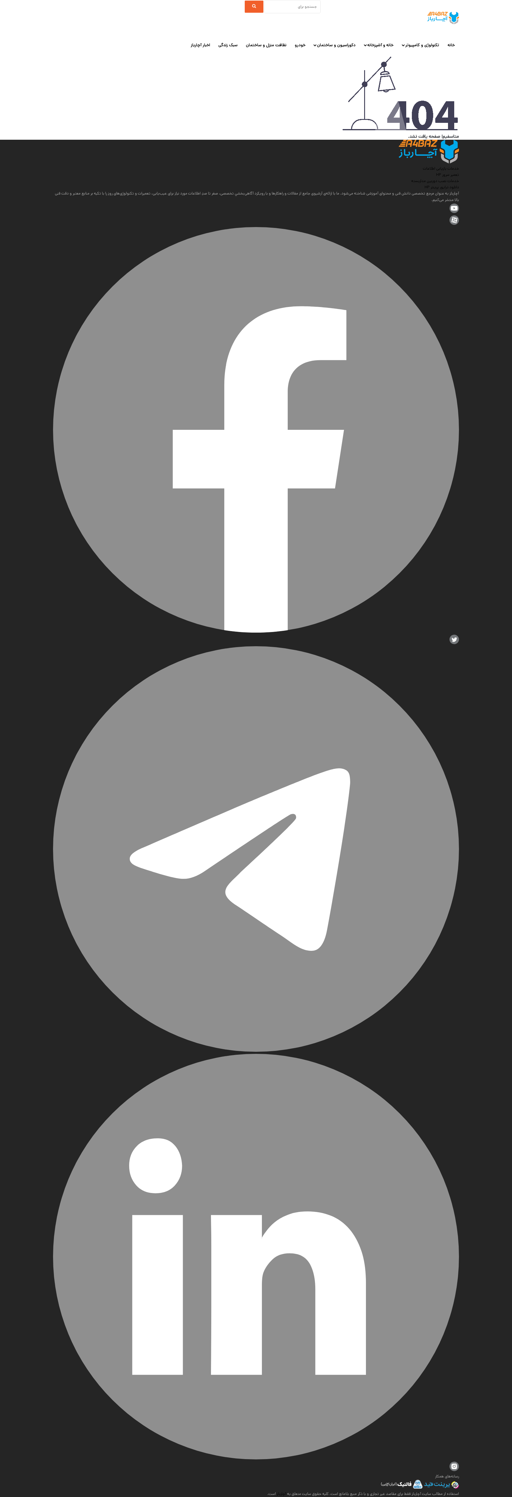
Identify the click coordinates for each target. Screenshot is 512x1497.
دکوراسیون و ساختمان (336, 45)
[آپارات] (454, 224)
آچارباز (281, 1494)
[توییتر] (454, 643)
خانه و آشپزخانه (380, 45)
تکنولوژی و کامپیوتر (422, 45)
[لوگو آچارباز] (443, 18)
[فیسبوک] (256, 631)
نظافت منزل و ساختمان (266, 45)
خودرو (300, 45)
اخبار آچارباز (200, 45)
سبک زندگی (228, 45)
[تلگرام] (256, 1051)
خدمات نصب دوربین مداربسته (435, 181)
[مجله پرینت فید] (441, 1487)
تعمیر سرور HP (447, 175)
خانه (451, 45)
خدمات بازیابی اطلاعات (441, 168)
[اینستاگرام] (454, 1470)
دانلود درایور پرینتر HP (442, 187)
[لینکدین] (256, 1458)
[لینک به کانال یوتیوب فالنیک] (454, 212)
